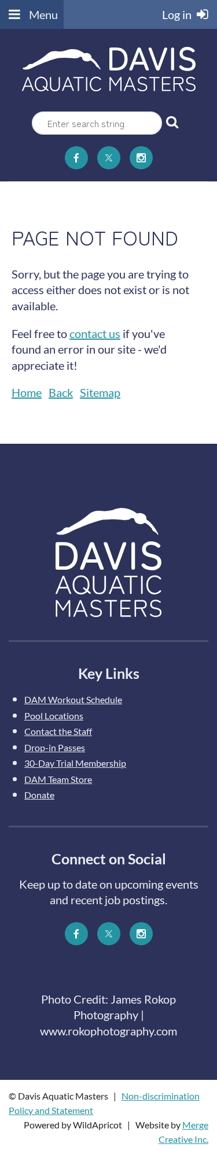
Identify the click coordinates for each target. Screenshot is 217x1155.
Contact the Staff (58, 731)
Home (27, 392)
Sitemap (100, 392)
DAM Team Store (58, 779)
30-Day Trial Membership (75, 762)
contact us (94, 333)
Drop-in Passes (54, 747)
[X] (108, 157)
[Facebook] (76, 157)
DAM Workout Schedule (73, 699)
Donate (39, 794)
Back (61, 392)
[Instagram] (141, 157)
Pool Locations (53, 715)
